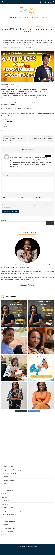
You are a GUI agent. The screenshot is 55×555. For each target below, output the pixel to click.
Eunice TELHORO (9, 130)
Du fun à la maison (8, 473)
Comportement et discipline (25, 26)
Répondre (48, 156)
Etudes (5, 483)
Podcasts (4, 500)
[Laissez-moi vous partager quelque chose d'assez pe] (14, 313)
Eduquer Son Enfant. (27, 547)
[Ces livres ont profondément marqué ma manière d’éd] (14, 368)
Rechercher (3, 220)
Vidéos (38, 26)
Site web (38, 197)
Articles (4, 463)
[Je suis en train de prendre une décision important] (41, 340)
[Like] (45, 131)
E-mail (21, 197)
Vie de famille (7, 490)
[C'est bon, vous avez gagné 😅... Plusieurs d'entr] (14, 395)
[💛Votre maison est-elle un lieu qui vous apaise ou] (14, 340)
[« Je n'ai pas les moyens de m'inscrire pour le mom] (41, 313)
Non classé (5, 497)
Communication (7, 466)
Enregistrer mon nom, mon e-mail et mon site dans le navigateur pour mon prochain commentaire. (25, 206)
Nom (4, 197)
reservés (30, 549)
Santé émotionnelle (8, 487)
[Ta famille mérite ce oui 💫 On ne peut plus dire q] (41, 395)
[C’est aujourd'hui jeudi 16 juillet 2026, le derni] (41, 368)
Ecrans (5, 476)
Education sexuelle (8, 480)
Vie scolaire (6, 494)
